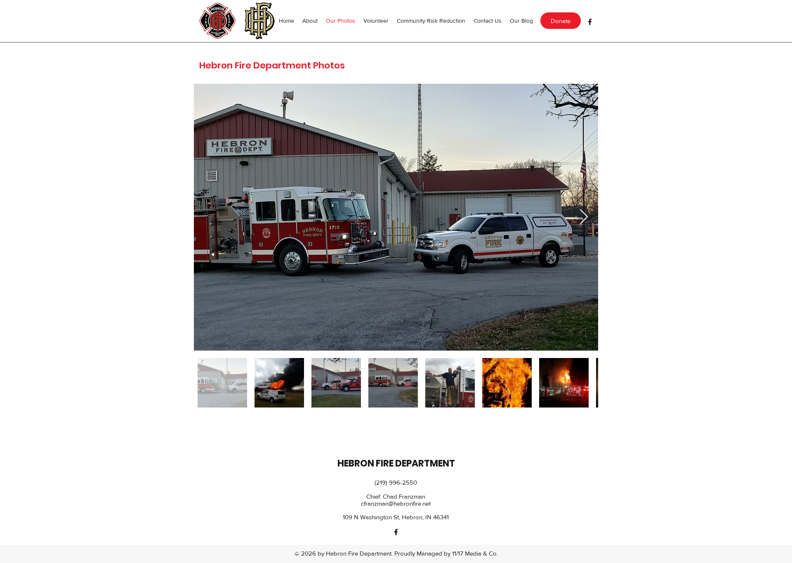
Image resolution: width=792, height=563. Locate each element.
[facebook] (590, 22)
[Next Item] (584, 217)
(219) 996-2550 (396, 482)
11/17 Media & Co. (475, 553)
